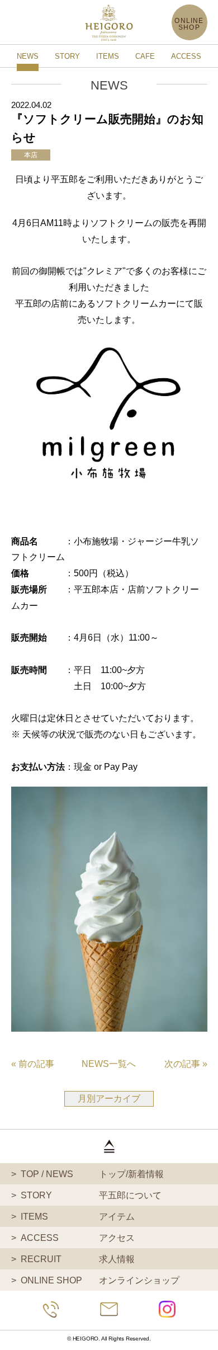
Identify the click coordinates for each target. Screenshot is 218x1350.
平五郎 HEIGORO (109, 22)
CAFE (145, 56)
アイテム (78, 1216)
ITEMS (107, 56)
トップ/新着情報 (92, 1174)
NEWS (28, 56)
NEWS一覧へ (109, 1064)
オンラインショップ (100, 1280)
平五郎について (91, 1195)
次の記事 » (185, 1064)
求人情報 (78, 1259)
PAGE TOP (109, 1146)
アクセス (78, 1238)
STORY (67, 56)
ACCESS (186, 56)
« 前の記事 (32, 1064)
